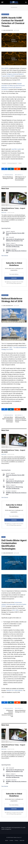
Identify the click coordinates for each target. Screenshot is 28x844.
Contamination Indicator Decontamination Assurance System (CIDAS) (13, 604)
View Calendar (4, 255)
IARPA (20, 163)
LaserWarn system (16, 149)
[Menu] (2, 2)
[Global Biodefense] (14, 2)
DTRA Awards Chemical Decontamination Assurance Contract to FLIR (7, 713)
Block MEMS (4, 68)
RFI (3, 696)
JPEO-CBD (15, 610)
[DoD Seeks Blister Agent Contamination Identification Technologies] (14, 563)
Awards (4, 163)
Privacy (16, 840)
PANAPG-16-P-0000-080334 (14, 690)
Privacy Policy (13, 283)
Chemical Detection (12, 163)
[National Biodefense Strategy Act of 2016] (14, 315)
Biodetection (5, 14)
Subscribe (22, 840)
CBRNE (3, 537)
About (6, 840)
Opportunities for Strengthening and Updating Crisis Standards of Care (15, 239)
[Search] (26, 2)
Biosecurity (5, 295)
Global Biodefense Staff (8, 30)
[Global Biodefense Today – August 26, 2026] (14, 199)
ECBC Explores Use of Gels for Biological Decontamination (20, 178)
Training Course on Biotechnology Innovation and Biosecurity (14, 245)
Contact (11, 840)
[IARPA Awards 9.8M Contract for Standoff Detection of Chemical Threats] (14, 40)
